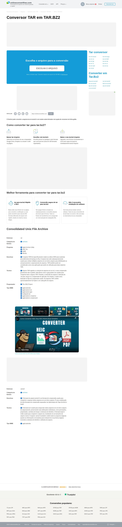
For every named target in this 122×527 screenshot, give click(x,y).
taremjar (91, 68)
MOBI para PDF (57, 511)
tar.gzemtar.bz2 (93, 81)
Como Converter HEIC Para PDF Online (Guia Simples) (39, 318)
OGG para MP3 (73, 511)
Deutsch (108, 500)
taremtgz (91, 61)
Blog (79, 524)
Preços (63, 4)
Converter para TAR (33, 11)
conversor (98, 52)
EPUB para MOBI (73, 507)
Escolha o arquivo (47, 68)
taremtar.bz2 (92, 56)
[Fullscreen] (31, 315)
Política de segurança (49, 524)
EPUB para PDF (57, 507)
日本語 (107, 504)
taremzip (105, 61)
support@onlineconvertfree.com (89, 524)
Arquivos (22, 11)
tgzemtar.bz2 (92, 85)
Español (108, 499)
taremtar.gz (106, 56)
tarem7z (91, 63)
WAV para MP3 (26, 507)
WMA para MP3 (88, 507)
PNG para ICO (41, 517)
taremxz (105, 63)
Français (108, 502)
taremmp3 (92, 65)
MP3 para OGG (11, 511)
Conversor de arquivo (12, 11)
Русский (108, 495)
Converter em (43, 4)
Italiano (108, 505)
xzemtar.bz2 (92, 88)
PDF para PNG (11, 517)
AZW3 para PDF (88, 511)
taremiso (105, 65)
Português (108, 509)
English (108, 494)
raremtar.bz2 (106, 81)
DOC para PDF (73, 514)
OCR (52, 4)
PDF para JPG (103, 514)
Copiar (50, 113)
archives (24, 241)
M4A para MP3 (41, 507)
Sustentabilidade (71, 524)
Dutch (107, 510)
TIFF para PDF (26, 517)
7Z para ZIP (10, 507)
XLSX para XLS (42, 514)
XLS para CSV (26, 514)
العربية (107, 497)
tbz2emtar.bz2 (107, 83)
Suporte (58, 524)
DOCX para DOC (57, 514)
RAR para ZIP (103, 507)
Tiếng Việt (108, 507)
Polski (107, 517)
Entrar (100, 4)
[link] (17, 319)
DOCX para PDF (88, 514)
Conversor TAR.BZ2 (46, 11)
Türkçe (107, 512)
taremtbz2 (106, 59)
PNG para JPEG (11, 514)
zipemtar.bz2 (106, 85)
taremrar (91, 59)
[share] (75, 317)
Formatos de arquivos (36, 524)
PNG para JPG (104, 511)
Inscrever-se (110, 4)
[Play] (16, 315)
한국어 (107, 515)
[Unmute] (18, 315)
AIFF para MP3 (42, 511)
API (57, 4)
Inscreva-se (64, 74)
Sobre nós (26, 524)
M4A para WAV (26, 511)
